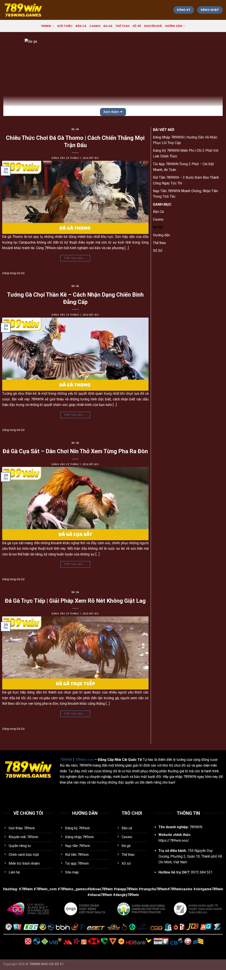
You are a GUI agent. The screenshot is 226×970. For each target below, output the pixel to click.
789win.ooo (84, 760)
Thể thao (122, 26)
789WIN (46, 26)
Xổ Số (137, 26)
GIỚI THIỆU (64, 26)
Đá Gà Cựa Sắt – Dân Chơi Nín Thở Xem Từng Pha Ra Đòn (75, 451)
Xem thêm (111, 112)
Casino (94, 26)
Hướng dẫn (173, 26)
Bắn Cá (81, 26)
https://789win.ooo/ (173, 840)
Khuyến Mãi (153, 26)
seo (96, 158)
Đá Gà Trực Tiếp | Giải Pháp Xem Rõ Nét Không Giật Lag (75, 600)
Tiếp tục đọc (75, 258)
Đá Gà (108, 26)
